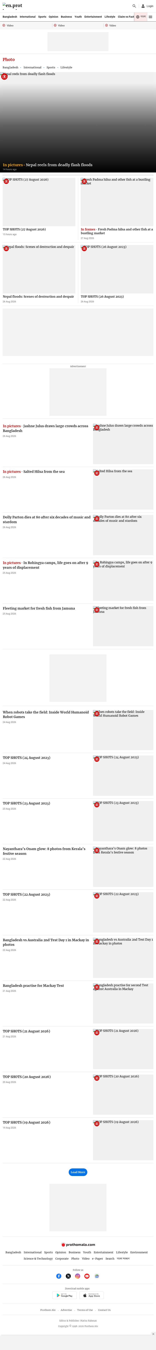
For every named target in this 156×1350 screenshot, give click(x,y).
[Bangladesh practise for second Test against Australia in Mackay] (123, 1003)
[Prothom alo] (13, 6)
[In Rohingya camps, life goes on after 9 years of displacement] (123, 581)
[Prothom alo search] (134, 6)
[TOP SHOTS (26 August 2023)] (117, 269)
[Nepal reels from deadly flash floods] (78, 122)
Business (66, 16)
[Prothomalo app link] (64, 1295)
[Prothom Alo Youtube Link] (88, 1276)
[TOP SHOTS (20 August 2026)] (123, 1095)
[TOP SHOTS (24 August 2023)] (123, 775)
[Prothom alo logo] (78, 1245)
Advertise (66, 1310)
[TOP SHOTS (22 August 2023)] (123, 912)
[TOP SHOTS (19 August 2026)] (123, 1140)
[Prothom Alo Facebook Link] (60, 1276)
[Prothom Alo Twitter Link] (70, 1276)
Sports (42, 16)
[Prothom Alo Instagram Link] (79, 1276)
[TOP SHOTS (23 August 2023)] (123, 821)
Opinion (53, 16)
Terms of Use (85, 1310)
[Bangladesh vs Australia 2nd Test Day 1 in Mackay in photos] (123, 958)
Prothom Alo (48, 1310)
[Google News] (96, 1276)
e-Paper (97, 1258)
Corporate (62, 1258)
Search (110, 1258)
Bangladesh (10, 16)
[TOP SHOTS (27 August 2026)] (39, 202)
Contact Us (104, 1310)
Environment (139, 1252)
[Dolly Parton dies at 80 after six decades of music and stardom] (123, 535)
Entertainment (93, 16)
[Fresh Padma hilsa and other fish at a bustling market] (117, 202)
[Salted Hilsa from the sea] (123, 489)
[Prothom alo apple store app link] (91, 1295)
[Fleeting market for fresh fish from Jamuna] (123, 626)
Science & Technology (38, 1258)
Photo (75, 1258)
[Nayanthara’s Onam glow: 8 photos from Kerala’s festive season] (123, 867)
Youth (78, 16)
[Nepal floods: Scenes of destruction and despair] (39, 269)
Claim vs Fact (126, 16)
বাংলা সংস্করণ (123, 1259)
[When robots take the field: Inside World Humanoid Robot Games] (123, 730)
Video (86, 1258)
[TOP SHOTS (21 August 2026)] (123, 1049)
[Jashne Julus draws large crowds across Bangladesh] (123, 444)
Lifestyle (110, 16)
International (28, 16)
